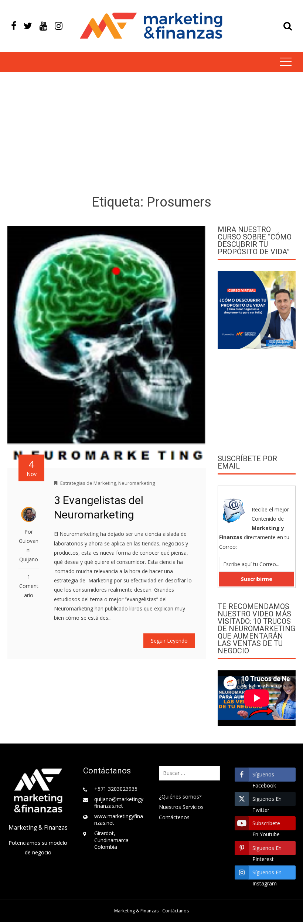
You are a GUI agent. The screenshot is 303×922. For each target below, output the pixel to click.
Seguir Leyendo (169, 640)
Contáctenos (174, 817)
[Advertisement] (151, 134)
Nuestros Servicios (181, 806)
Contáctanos (175, 911)
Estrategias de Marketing (88, 483)
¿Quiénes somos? (180, 796)
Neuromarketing (136, 483)
